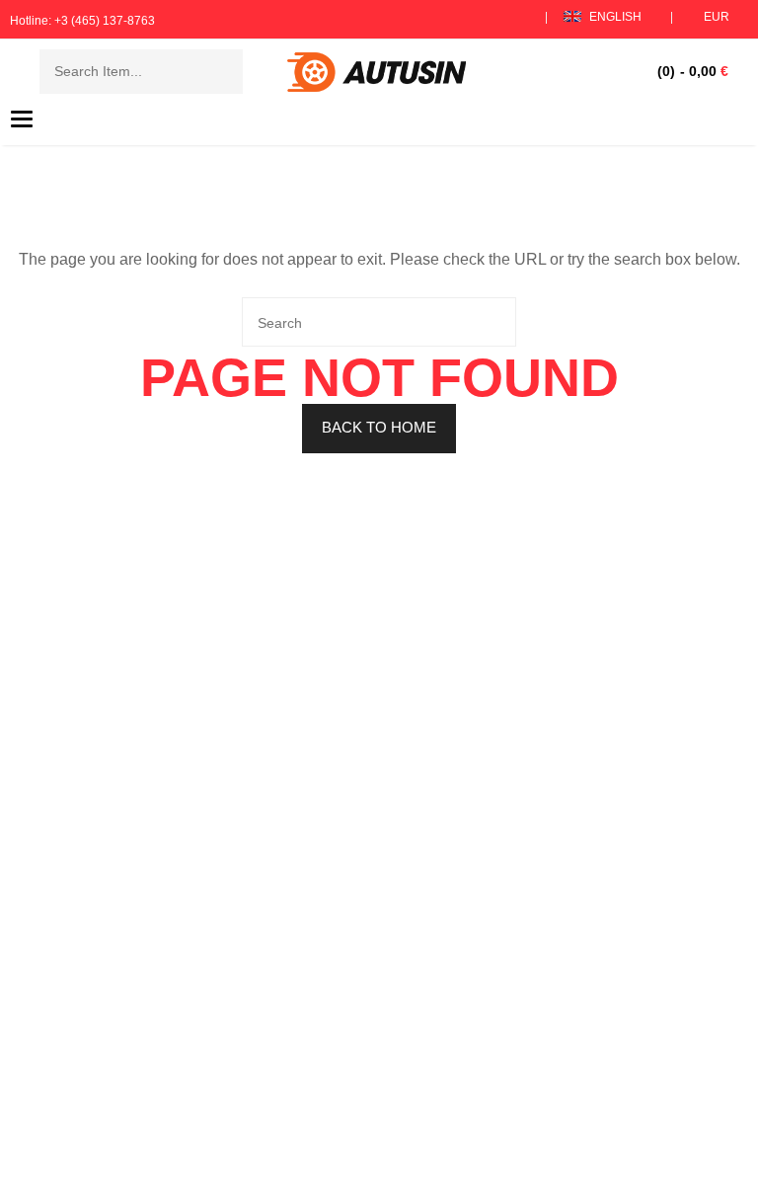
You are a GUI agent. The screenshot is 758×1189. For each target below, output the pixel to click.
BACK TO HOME (379, 427)
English (615, 17)
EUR (716, 17)
